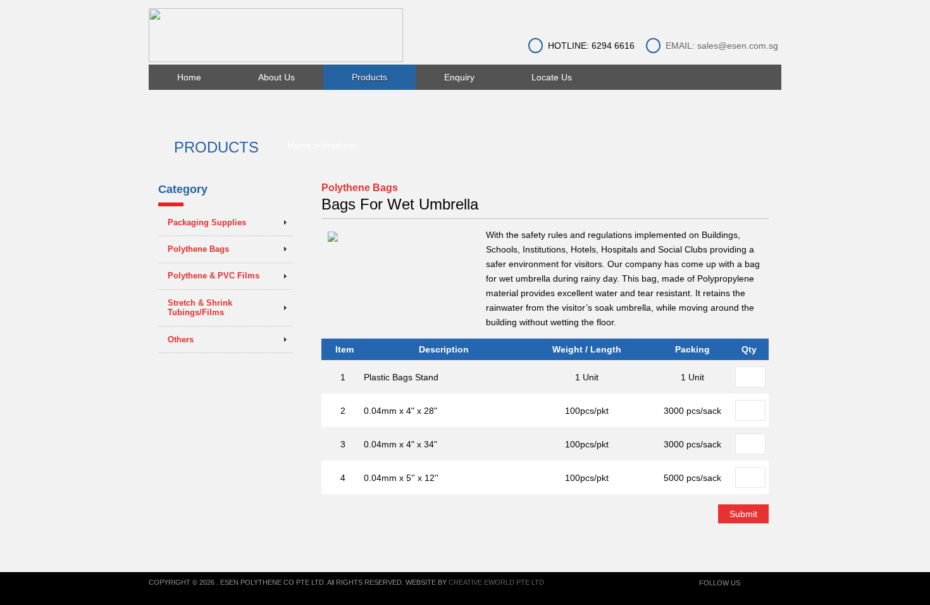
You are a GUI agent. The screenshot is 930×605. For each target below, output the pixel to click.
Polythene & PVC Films (213, 275)
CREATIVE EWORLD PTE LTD (496, 582)
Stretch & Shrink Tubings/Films (200, 308)
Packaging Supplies (207, 222)
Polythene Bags (198, 249)
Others (181, 339)
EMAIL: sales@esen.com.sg (722, 46)
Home (189, 77)
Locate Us (551, 77)
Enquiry (459, 77)
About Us (276, 77)
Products (369, 77)
